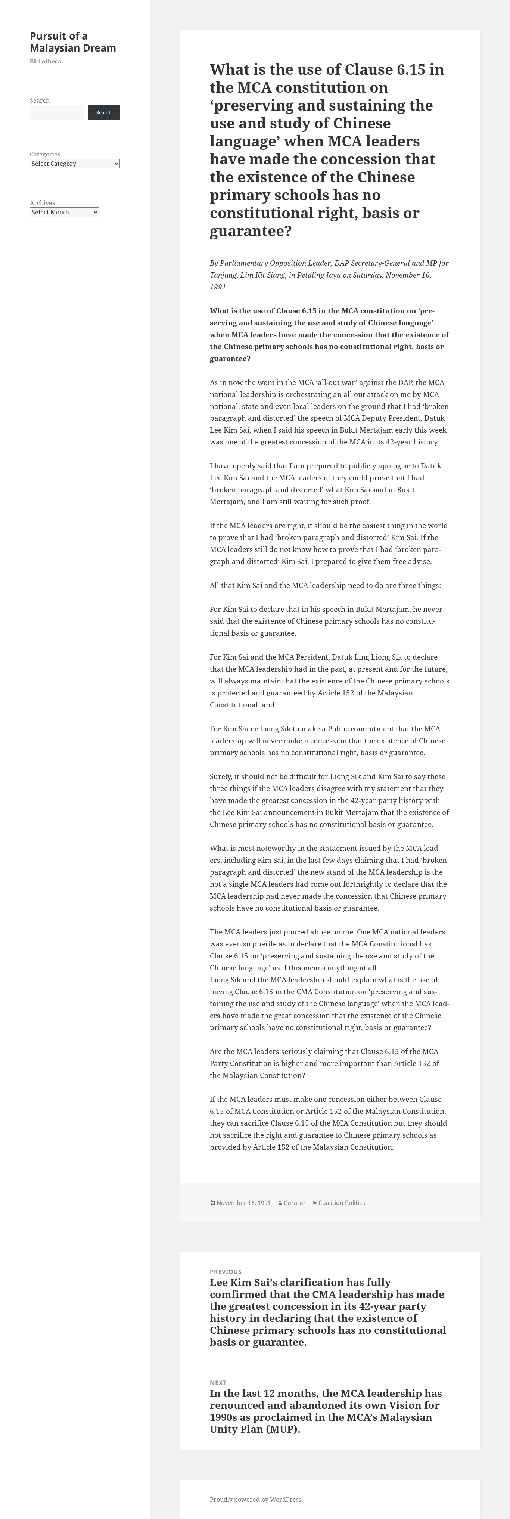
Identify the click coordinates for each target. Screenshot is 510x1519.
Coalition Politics (341, 1203)
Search (40, 100)
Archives (42, 203)
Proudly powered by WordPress (255, 1499)
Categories (45, 154)
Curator (295, 1203)
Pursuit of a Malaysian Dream (73, 42)
